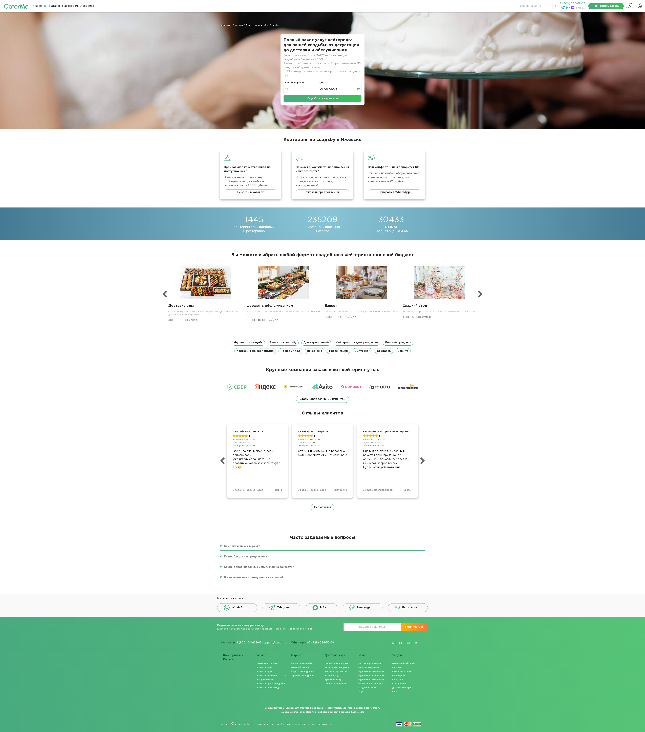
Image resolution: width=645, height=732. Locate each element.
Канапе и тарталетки (336, 672)
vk (408, 643)
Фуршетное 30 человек (371, 676)
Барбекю (397, 667)
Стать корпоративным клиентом (323, 399)
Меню (362, 655)
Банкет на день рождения (271, 684)
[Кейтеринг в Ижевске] (16, 6)
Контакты (375, 708)
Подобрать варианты (322, 98)
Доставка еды (335, 655)
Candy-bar (397, 680)
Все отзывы (322, 507)
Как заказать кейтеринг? (242, 546)
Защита (403, 351)
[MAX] (573, 8)
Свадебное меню (367, 688)
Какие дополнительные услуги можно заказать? (259, 567)
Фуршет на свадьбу (248, 342)
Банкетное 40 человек (370, 684)
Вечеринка (314, 351)
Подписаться (414, 627)
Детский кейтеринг (402, 688)
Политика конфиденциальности (323, 712)
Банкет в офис (265, 667)
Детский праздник (398, 342)
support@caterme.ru (276, 642)
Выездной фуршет (301, 667)
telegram (393, 643)
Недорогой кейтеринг (403, 663)
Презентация (338, 351)
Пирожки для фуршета (303, 676)
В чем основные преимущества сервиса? (253, 577)
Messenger (364, 607)
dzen (400, 643)
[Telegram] (563, 8)
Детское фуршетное (369, 663)
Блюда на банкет (266, 680)
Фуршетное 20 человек (371, 672)
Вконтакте (409, 607)
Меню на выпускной (368, 667)
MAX (323, 607)
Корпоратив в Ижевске (233, 657)
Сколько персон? (294, 83)
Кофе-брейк (398, 676)
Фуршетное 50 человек (371, 680)
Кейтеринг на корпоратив (255, 351)
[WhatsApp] (568, 8)
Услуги (397, 655)
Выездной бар (399, 684)
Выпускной (362, 351)
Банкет (262, 655)
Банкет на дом (264, 672)
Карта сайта (357, 712)
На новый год (332, 676)
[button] (322, 347)
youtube (416, 643)
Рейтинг (329, 708)
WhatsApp (239, 607)
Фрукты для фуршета (302, 672)
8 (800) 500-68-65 (572, 3)
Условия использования (293, 712)
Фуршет (297, 655)
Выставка (384, 351)
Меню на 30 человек (268, 663)
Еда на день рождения (337, 667)
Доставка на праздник (336, 663)
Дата (322, 83)
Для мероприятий (316, 342)
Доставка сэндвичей (336, 684)
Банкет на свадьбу (283, 342)
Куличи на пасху (333, 680)
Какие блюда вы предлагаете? (246, 556)
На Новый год (290, 351)
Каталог (54, 6)
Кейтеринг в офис (401, 672)
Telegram (283, 607)
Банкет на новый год (268, 688)
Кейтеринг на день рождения (357, 342)
